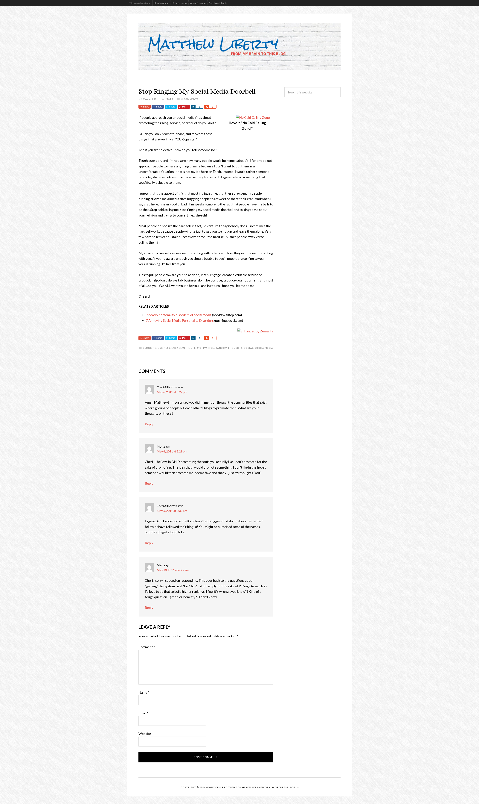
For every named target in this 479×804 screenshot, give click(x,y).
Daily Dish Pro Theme (222, 787)
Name (143, 692)
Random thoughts (229, 347)
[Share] (193, 107)
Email (143, 713)
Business (164, 347)
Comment (146, 647)
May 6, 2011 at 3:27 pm (172, 392)
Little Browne (179, 3)
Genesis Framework (256, 787)
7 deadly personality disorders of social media (178, 315)
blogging (149, 347)
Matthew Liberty (218, 3)
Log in (294, 787)
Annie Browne (197, 3)
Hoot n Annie (161, 3)
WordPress (280, 787)
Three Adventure (139, 3)
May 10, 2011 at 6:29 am (173, 570)
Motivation (205, 347)
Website (144, 734)
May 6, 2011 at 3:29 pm (172, 451)
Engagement (180, 347)
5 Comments (190, 99)
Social (248, 347)
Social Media (264, 347)
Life (193, 347)
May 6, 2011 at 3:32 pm (172, 510)
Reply (149, 424)
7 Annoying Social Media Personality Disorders (180, 320)
